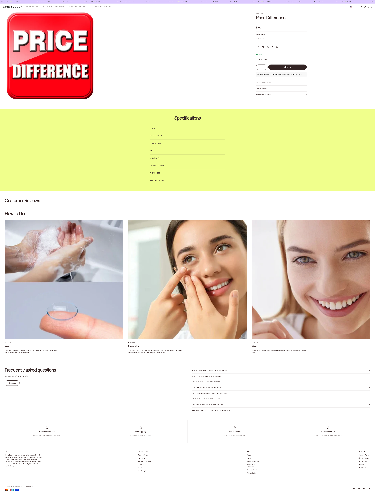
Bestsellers (361, 464)
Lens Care (141, 464)
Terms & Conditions (253, 470)
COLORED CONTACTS (32, 7)
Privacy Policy (251, 473)
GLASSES (70, 7)
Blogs (249, 458)
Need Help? (142, 471)
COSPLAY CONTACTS (47, 7)
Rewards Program (253, 461)
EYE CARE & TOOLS (80, 7)
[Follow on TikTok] (369, 488)
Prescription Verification (251, 465)
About (249, 455)
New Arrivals (362, 461)
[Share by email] (277, 47)
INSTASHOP (107, 7)
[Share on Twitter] (268, 47)
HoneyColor (260, 13)
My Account (362, 468)
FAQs (140, 468)
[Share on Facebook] (263, 47)
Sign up (293, 74)
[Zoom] (91, 97)
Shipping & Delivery (144, 458)
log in (300, 74)
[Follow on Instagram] (359, 488)
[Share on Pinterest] (272, 47)
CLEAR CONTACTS (60, 7)
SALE (90, 7)
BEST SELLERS (98, 7)
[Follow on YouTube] (364, 488)
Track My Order (143, 455)
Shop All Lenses (363, 458)
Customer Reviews (364, 455)
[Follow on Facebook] (354, 488)
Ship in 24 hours (261, 59)
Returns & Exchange (144, 461)
